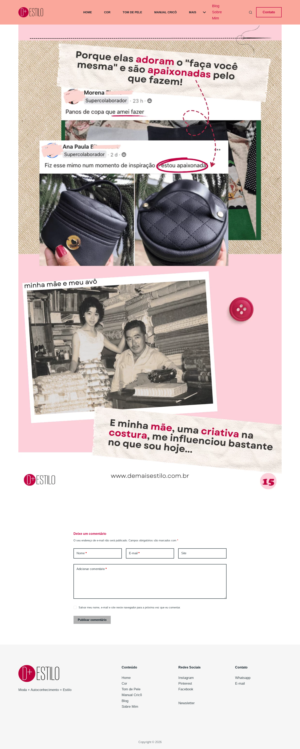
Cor (107, 12)
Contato (269, 12)
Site (183, 553)
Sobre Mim (217, 15)
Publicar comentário (92, 619)
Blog (215, 6)
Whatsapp (242, 678)
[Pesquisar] (250, 12)
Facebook (185, 689)
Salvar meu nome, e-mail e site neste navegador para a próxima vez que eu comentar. (130, 607)
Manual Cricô (165, 12)
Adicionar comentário (92, 569)
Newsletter (186, 703)
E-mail (134, 553)
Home (87, 12)
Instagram (186, 678)
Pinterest (185, 683)
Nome (82, 553)
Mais (192, 12)
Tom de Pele (132, 12)
